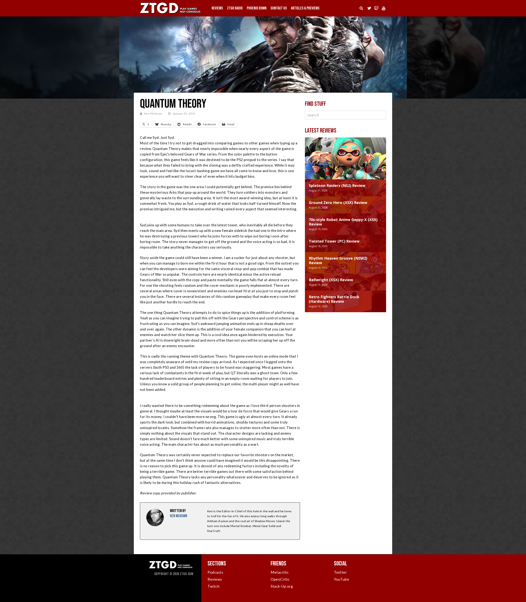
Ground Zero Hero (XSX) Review (338, 202)
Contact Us (279, 8)
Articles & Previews (305, 8)
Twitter (340, 572)
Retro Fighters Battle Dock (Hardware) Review (334, 299)
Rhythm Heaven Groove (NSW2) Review (338, 260)
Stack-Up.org (282, 586)
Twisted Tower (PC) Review (334, 241)
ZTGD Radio (235, 8)
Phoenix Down (256, 8)
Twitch (213, 586)
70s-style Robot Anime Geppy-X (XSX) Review (343, 222)
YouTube (341, 579)
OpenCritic (280, 579)
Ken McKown (153, 113)
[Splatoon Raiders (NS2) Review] (345, 162)
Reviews (217, 8)
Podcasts (215, 572)
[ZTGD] (170, 13)
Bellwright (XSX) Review (331, 279)
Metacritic (280, 572)
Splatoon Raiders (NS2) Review (337, 185)
